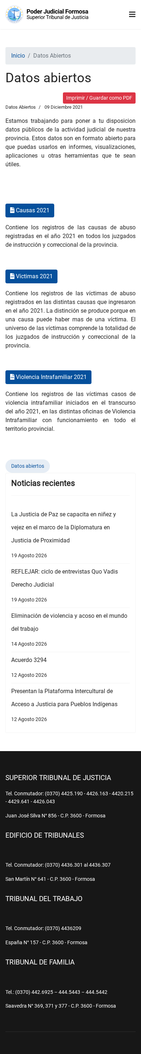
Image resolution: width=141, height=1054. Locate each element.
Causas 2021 (32, 210)
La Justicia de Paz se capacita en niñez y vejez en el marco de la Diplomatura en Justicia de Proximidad (63, 534)
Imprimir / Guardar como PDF (99, 98)
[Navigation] (132, 14)
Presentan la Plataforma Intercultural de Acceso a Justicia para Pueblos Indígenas (64, 705)
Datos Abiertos (20, 107)
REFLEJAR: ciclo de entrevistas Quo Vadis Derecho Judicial (64, 585)
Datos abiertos (27, 466)
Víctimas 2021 (33, 276)
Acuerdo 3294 (29, 667)
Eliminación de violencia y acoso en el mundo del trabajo (69, 629)
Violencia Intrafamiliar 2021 (50, 377)
